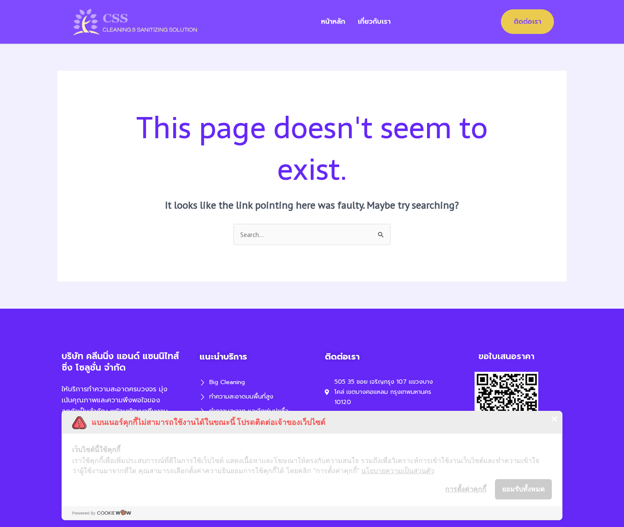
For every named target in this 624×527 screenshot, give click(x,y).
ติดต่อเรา (527, 22)
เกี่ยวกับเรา (374, 22)
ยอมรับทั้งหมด (523, 489)
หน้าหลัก (333, 22)
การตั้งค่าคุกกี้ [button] (465, 489)
